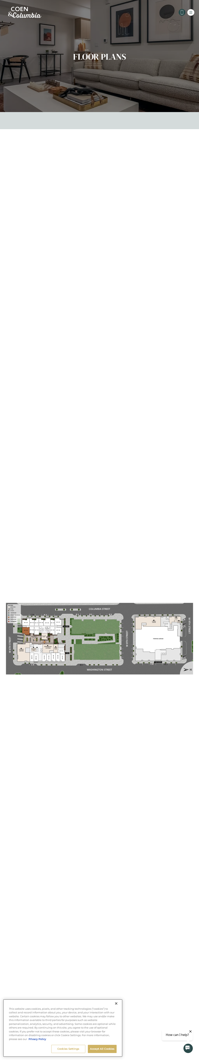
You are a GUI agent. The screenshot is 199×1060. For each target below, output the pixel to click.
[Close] (116, 1003)
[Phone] (182, 12)
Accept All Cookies (102, 1048)
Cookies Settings (68, 1048)
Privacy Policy (37, 1039)
